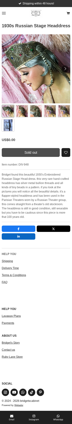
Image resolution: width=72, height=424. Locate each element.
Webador (18, 405)
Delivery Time (10, 268)
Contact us (8, 349)
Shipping (7, 261)
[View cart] (68, 13)
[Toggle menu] (4, 13)
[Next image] (65, 68)
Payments (8, 323)
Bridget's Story (11, 342)
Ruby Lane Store (12, 356)
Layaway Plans (11, 315)
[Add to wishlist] (66, 152)
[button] (8, 111)
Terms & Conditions (14, 275)
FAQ (4, 282)
